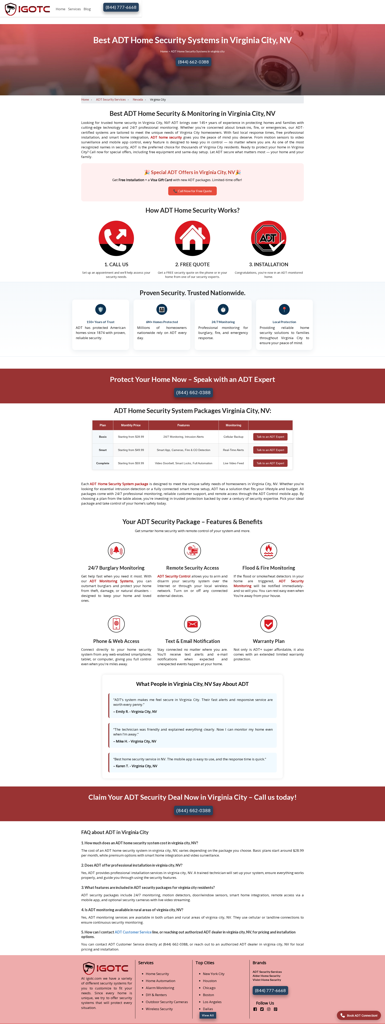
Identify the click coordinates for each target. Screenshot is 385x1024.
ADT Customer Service (133, 932)
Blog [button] (87, 9)
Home (60, 9)
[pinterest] (274, 1009)
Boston (208, 994)
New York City (214, 973)
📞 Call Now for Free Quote (192, 191)
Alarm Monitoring (160, 987)
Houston (210, 980)
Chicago (209, 987)
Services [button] (74, 9)
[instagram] (267, 1009)
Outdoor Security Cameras (167, 1002)
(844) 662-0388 (193, 61)
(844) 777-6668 (121, 7)
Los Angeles (212, 1002)
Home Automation (160, 980)
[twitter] (260, 1009)
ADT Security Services (111, 99)
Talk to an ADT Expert (270, 436)
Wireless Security (159, 1009)
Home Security (157, 973)
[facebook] (253, 1009)
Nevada (138, 99)
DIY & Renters (156, 994)
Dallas (208, 1009)
